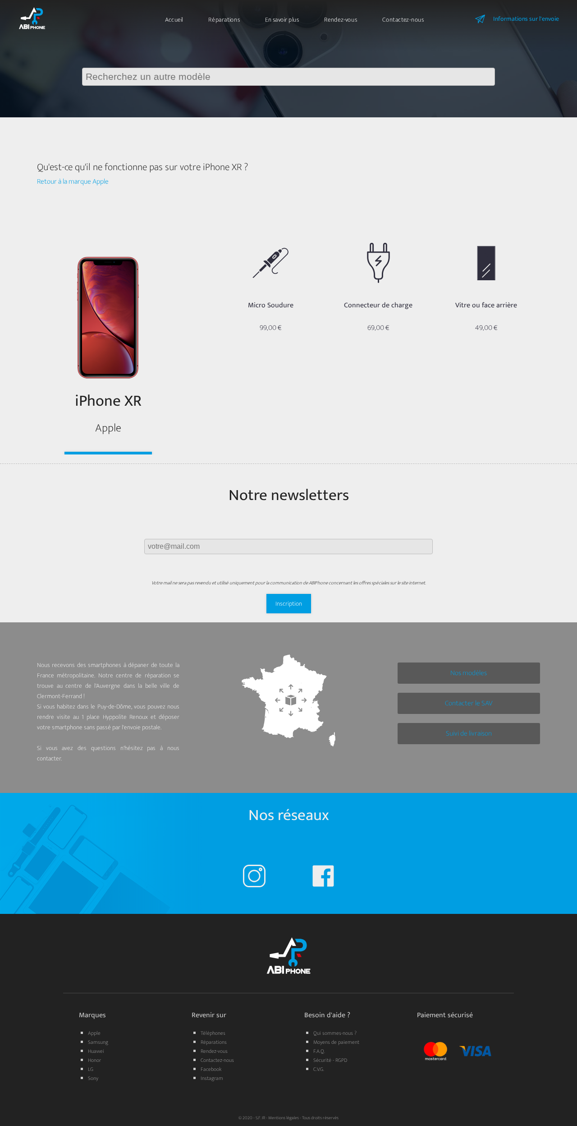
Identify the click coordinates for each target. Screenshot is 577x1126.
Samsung (98, 1042)
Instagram (212, 1078)
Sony (93, 1078)
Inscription (288, 603)
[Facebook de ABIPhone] (323, 878)
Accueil (174, 19)
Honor (94, 1060)
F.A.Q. (319, 1051)
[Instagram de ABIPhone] (254, 878)
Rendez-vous (340, 19)
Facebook (211, 1069)
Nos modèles (468, 673)
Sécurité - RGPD (330, 1060)
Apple (94, 1033)
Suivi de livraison (469, 733)
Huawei (96, 1051)
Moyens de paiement (336, 1042)
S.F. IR (260, 1117)
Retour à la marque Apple (73, 182)
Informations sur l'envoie (526, 19)
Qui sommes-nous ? (335, 1033)
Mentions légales (283, 1117)
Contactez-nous (403, 19)
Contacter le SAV (469, 703)
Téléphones (213, 1033)
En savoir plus (282, 19)
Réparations (224, 19)
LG (90, 1069)
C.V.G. (318, 1069)
